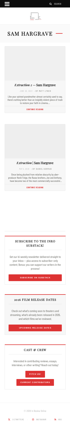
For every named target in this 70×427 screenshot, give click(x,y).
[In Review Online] (35, 16)
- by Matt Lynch (42, 91)
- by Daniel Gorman (41, 169)
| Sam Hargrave (35, 163)
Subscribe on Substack (35, 278)
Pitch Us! (35, 374)
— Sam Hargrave (35, 85)
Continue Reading (35, 109)
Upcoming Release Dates (35, 328)
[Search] (50, 4)
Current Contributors (35, 382)
